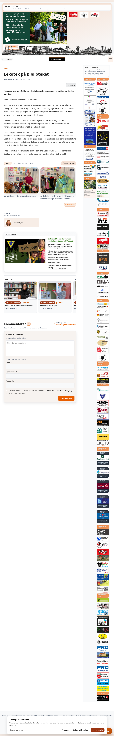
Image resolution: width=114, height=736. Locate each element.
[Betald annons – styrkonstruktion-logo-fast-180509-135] (103, 390)
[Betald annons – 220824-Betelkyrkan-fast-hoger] (103, 326)
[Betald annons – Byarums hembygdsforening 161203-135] (103, 606)
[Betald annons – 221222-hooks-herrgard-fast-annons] (103, 91)
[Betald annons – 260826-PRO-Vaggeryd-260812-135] (90, 88)
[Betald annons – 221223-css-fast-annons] (103, 205)
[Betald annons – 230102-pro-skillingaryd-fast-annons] (103, 669)
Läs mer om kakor (16, 730)
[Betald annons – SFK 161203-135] (103, 538)
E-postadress (11, 372)
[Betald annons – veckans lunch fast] (103, 97)
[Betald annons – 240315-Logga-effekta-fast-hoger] (103, 162)
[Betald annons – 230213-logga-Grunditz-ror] (103, 175)
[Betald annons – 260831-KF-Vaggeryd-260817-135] (90, 171)
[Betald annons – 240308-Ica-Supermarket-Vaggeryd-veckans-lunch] (103, 102)
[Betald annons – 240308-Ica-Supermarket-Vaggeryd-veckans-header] (95, 15)
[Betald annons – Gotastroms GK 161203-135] (103, 577)
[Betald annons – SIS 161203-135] (103, 564)
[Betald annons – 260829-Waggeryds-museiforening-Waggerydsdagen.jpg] (90, 136)
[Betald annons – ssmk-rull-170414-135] (103, 590)
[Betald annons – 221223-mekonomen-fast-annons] (103, 380)
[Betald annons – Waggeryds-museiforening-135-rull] (103, 655)
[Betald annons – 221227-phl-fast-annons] (103, 157)
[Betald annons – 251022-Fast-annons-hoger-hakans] (103, 181)
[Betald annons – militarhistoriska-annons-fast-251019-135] (103, 689)
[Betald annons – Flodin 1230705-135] (103, 296)
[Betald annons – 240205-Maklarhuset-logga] (103, 286)
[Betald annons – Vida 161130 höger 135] (103, 410)
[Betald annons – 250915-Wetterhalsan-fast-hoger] (103, 187)
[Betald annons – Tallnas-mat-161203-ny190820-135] (103, 110)
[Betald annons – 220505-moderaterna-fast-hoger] (103, 501)
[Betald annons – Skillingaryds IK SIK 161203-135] (103, 552)
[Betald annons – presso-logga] (103, 437)
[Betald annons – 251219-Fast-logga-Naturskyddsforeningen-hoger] (103, 600)
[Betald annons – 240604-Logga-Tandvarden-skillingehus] (103, 153)
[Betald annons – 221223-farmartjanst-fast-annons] (103, 200)
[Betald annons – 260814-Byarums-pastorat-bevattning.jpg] (90, 188)
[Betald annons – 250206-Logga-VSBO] (103, 277)
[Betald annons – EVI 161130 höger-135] (103, 423)
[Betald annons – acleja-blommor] (103, 234)
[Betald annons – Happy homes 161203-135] (103, 227)
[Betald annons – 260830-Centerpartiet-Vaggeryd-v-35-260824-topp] (35, 28)
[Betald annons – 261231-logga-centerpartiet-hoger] (103, 458)
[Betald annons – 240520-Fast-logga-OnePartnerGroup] (103, 291)
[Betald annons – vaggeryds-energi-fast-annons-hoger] (103, 698)
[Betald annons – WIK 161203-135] (103, 570)
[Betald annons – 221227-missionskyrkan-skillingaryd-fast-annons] (103, 337)
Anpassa (65, 730)
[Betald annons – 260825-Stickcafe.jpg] (90, 102)
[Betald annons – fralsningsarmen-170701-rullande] (103, 350)
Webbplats (10, 381)
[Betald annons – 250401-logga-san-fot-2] (103, 138)
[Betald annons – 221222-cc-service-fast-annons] (103, 368)
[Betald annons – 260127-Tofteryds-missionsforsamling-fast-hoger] (103, 320)
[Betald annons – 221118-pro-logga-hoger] (103, 648)
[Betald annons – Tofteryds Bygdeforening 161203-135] (103, 662)
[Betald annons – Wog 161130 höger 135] (103, 396)
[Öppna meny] (110, 59)
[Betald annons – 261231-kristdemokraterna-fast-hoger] (103, 516)
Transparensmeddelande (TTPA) (14, 49)
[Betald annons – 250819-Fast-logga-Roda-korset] (103, 213)
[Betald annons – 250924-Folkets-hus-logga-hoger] (103, 258)
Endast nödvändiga (80, 730)
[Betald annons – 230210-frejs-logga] (103, 267)
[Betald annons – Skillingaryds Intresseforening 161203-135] (103, 675)
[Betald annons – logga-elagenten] (73, 14)
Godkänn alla (97, 730)
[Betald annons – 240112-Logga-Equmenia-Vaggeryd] (103, 311)
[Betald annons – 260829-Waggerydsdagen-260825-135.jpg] (90, 118)
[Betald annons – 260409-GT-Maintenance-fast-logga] (103, 168)
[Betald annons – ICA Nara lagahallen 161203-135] (103, 84)
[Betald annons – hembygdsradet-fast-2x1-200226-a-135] (103, 613)
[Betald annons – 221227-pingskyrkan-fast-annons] (103, 343)
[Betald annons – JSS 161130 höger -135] (103, 403)
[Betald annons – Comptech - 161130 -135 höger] (103, 416)
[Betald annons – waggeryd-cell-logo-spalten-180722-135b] (103, 430)
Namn (9, 363)
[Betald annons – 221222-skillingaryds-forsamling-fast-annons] (103, 314)
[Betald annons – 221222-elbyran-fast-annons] (103, 148)
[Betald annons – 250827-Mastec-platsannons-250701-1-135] (90, 154)
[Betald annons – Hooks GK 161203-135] (103, 583)
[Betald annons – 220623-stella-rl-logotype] (103, 282)
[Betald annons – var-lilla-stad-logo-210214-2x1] (103, 220)
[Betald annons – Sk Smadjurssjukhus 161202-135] (103, 194)
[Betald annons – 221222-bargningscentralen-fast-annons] (103, 374)
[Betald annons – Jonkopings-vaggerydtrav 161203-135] (103, 532)
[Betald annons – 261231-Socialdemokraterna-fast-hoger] (103, 486)
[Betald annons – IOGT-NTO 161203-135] (103, 682)
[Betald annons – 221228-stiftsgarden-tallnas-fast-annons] (84, 15)
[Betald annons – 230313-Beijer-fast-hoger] (103, 246)
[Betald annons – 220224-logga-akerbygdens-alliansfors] (103, 332)
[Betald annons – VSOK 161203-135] (103, 558)
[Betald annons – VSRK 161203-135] (103, 545)
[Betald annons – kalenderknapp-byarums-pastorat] (103, 305)
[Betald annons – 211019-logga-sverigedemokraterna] (103, 472)
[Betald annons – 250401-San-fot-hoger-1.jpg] (103, 127)
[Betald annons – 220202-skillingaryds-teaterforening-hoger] (103, 621)
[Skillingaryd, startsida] (57, 59)
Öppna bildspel (68, 163)
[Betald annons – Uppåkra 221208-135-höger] (103, 444)
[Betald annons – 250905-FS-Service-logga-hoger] (103, 121)
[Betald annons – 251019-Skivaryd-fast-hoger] (103, 630)
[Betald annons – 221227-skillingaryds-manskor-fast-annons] (103, 642)
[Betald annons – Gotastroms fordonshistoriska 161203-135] (103, 636)
